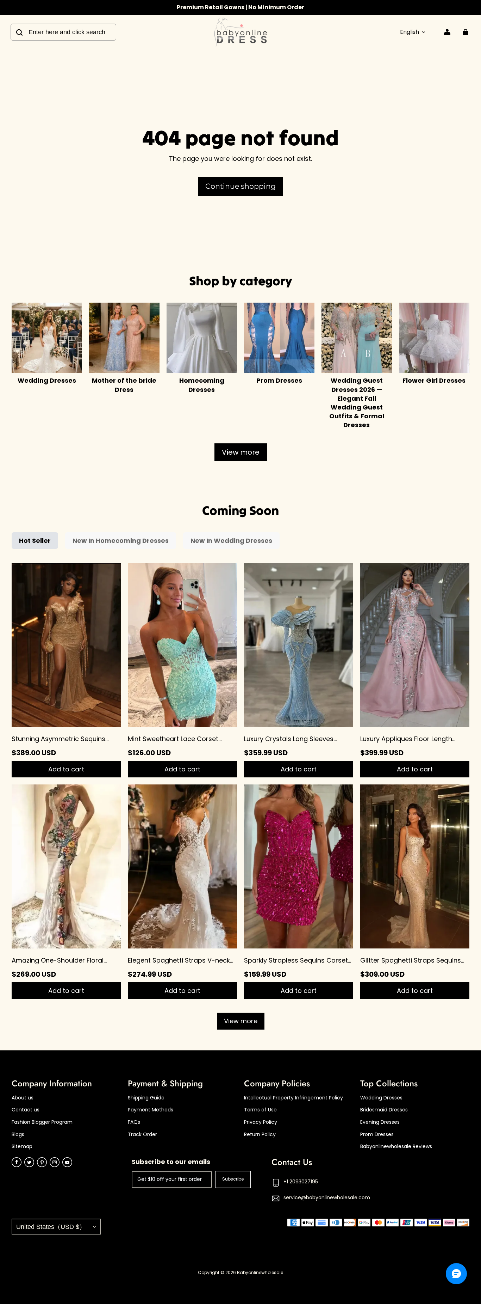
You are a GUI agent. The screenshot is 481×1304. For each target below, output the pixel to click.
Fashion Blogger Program (42, 1122)
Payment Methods (150, 1109)
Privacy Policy (260, 1122)
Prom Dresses (377, 1134)
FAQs (134, 1122)
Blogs (18, 1134)
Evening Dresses (380, 1122)
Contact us (25, 1109)
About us (22, 1097)
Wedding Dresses (381, 1097)
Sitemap (22, 1146)
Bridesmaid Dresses (384, 1109)
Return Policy (260, 1134)
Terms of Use (260, 1109)
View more (241, 452)
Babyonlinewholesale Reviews (396, 1146)
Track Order (142, 1134)
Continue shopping (240, 186)
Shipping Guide (146, 1097)
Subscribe (233, 1179)
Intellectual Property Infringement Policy (293, 1097)
